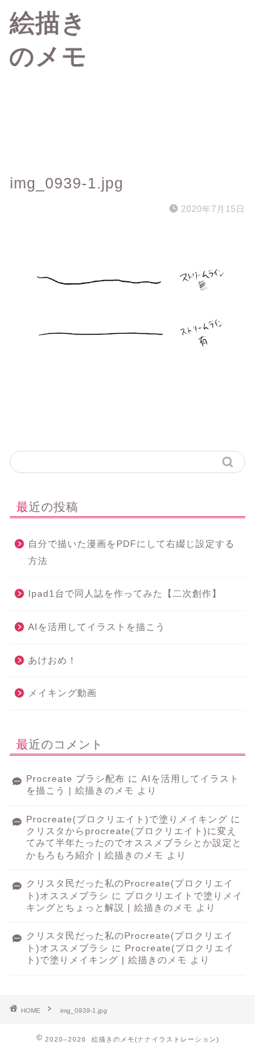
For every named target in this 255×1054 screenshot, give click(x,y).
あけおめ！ (52, 660)
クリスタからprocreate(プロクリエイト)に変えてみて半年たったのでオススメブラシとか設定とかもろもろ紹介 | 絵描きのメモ (134, 843)
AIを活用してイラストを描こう (96, 627)
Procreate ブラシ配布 (75, 779)
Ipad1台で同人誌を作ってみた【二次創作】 (125, 594)
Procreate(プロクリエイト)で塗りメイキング (127, 819)
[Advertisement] (176, 78)
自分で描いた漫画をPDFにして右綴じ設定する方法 (131, 552)
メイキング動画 (62, 693)
